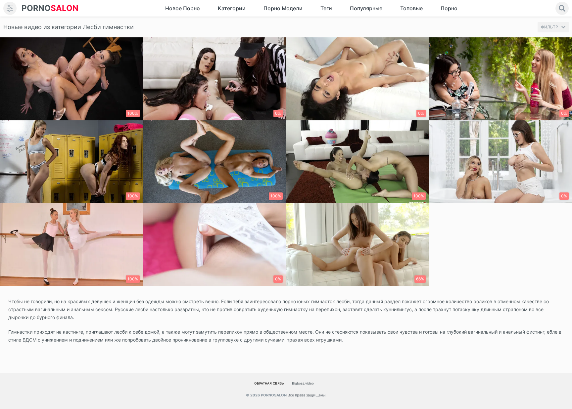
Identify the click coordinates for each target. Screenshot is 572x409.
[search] (562, 8)
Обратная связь (269, 383)
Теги (326, 8)
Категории (232, 8)
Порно (449, 8)
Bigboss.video (303, 383)
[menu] (10, 8)
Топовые (411, 8)
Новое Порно (182, 8)
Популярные (366, 8)
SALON (50, 8)
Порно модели (283, 8)
